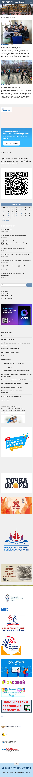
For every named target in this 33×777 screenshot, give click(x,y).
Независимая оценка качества (11, 387)
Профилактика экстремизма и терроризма (16, 370)
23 (8, 216)
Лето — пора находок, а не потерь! (14, 248)
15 (3, 213)
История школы (6, 332)
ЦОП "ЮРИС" (26, 772)
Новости (4, 45)
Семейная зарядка (10, 87)
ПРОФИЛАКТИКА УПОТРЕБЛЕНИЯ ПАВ (14, 383)
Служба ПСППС (6, 400)
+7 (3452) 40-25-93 (6, 298)
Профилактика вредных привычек (15, 235)
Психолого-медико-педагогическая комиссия (13, 391)
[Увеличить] (30, 306)
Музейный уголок (7, 336)
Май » (8, 220)
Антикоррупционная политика (12, 367)
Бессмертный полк (7, 339)
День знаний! (7, 229)
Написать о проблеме (11, 143)
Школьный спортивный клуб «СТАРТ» (14, 380)
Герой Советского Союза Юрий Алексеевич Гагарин (15, 344)
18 (16, 213)
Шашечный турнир (11, 47)
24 (12, 216)
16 (8, 213)
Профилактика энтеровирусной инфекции (17, 260)
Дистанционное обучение (10, 352)
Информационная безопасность (13, 363)
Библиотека (5, 356)
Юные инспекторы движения (11, 396)
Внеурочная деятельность (10, 348)
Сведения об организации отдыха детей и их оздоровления (16, 375)
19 (21, 213)
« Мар (3, 220)
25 (17, 216)
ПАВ (2, 85)
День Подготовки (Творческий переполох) (17, 254)
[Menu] (31, 2)
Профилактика (6, 359)
